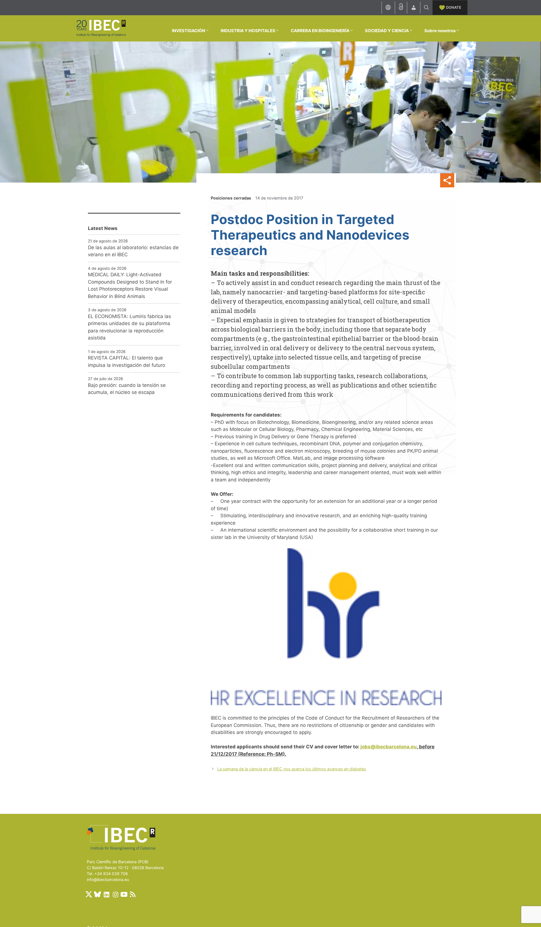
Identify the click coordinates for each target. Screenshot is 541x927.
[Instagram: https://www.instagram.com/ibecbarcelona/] (115, 894)
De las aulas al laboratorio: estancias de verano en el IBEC (133, 251)
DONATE (453, 7)
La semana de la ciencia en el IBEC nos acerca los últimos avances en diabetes (291, 768)
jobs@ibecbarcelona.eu (388, 747)
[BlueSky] (97, 894)
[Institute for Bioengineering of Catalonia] (101, 28)
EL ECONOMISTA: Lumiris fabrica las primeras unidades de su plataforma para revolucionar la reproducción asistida (129, 327)
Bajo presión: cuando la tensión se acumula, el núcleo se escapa (127, 388)
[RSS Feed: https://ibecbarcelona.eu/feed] (132, 894)
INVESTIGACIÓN (188, 30)
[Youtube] (124, 894)
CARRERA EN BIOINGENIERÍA (320, 30)
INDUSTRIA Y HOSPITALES (248, 30)
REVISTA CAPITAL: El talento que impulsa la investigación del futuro (126, 361)
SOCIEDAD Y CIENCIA (387, 30)
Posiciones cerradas (231, 198)
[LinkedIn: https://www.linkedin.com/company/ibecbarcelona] (106, 894)
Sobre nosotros (440, 30)
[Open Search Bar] (426, 7)
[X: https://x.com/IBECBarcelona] (88, 894)
